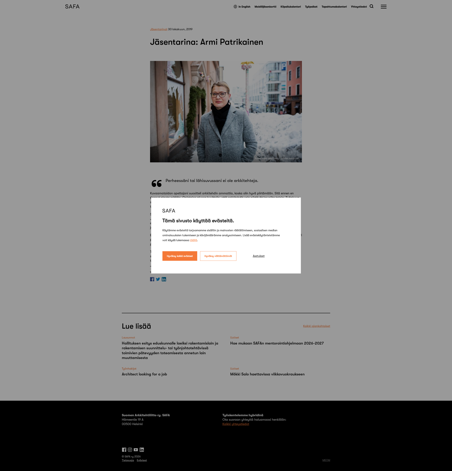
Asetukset (259, 256)
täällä (193, 240)
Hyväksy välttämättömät (218, 256)
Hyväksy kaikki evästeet (180, 256)
